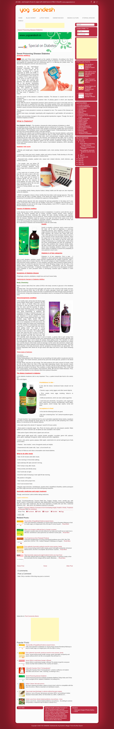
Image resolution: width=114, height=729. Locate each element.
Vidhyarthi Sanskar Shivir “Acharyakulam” (38, 668)
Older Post (69, 566)
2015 (80, 159)
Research (81, 130)
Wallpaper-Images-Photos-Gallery (84, 710)
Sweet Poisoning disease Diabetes (30, 30)
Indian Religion (82, 123)
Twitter (39, 511)
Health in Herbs (61, 507)
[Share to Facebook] (23, 515)
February (83, 157)
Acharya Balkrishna (84, 106)
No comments (32, 509)
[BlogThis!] (20, 515)
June (81, 142)
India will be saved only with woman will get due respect (90, 74)
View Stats (21, 707)
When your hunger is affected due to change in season (40, 529)
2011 (80, 164)
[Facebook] (91, 2)
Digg (62, 511)
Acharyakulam (82, 108)
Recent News (82, 129)
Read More (65, 524)
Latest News (44, 18)
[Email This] (18, 515)
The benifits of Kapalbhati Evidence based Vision (38, 521)
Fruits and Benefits (84, 118)
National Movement (84, 126)
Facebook (31, 511)
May (81, 155)
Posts (80, 31)
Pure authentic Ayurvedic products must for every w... (87, 152)
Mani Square (79, 725)
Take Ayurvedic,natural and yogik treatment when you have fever (43, 555)
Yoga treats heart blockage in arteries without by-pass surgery (44, 691)
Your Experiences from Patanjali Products (36, 538)
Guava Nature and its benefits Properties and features (90, 88)
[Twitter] (94, 2)
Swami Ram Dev (58, 18)
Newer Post (20, 566)
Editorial (32, 507)
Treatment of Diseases (85, 133)
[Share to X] (21, 515)
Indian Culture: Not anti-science (35, 683)
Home (20, 18)
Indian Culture (73, 18)
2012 (80, 162)
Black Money (31, 18)
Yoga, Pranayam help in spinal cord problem (90, 80)
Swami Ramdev (83, 132)
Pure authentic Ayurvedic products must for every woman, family (43, 546)
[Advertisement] (44, 25)
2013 (80, 160)
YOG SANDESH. (45, 725)
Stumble (54, 511)
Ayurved (26, 507)
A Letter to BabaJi (83, 105)
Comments (82, 34)
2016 (80, 140)
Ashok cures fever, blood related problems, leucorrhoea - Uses (44, 699)
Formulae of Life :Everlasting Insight (45, 507)
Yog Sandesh (61, 725)
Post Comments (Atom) (32, 616)
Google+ (46, 511)
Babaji (20, 20)
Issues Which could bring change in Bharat (38, 660)
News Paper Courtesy (84, 127)
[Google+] (97, 2)
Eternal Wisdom (88, 18)
